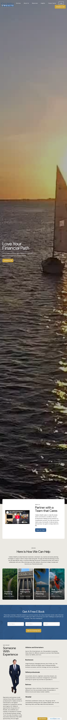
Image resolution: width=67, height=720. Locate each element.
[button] (18, 3)
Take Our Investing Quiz (33, 630)
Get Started (42, 718)
